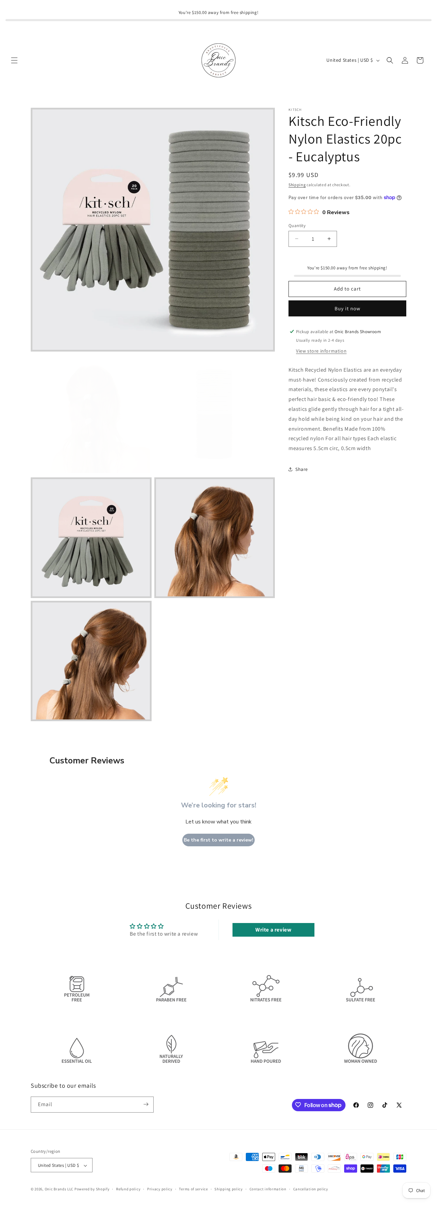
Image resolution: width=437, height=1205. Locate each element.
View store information (321, 350)
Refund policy (128, 1189)
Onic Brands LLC (59, 1189)
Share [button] (301, 469)
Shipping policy (228, 1189)
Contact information (268, 1189)
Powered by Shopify (92, 1189)
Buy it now (348, 308)
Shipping (297, 184)
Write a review (273, 930)
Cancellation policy (310, 1189)
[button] (14, 60)
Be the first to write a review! (218, 840)
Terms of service (193, 1189)
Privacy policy (159, 1189)
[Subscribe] (145, 1104)
